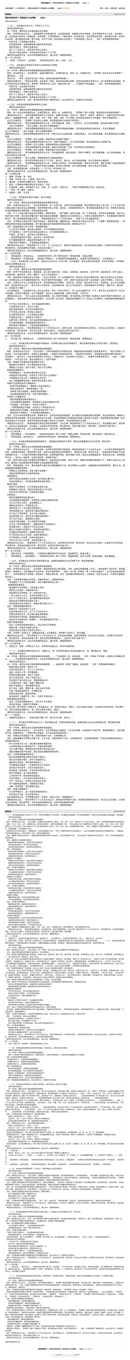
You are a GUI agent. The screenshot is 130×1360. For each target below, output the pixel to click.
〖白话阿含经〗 (20, 8)
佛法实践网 (9, 8)
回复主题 (113, 8)
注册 (106, 8)
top (89, 1349)
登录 (101, 8)
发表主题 (122, 8)
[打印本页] (66, 8)
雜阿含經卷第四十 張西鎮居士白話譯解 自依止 (70, 3)
